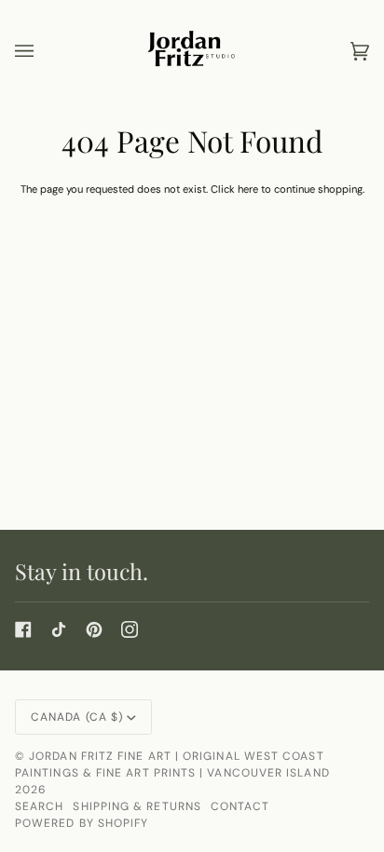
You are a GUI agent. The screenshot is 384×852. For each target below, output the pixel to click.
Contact (240, 806)
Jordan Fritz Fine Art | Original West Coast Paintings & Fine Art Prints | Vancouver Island (172, 764)
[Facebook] (23, 629)
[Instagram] (129, 629)
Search (39, 806)
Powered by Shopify (81, 823)
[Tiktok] (58, 629)
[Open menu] (43, 51)
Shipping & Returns (136, 806)
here (248, 189)
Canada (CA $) (77, 717)
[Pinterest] (94, 629)
